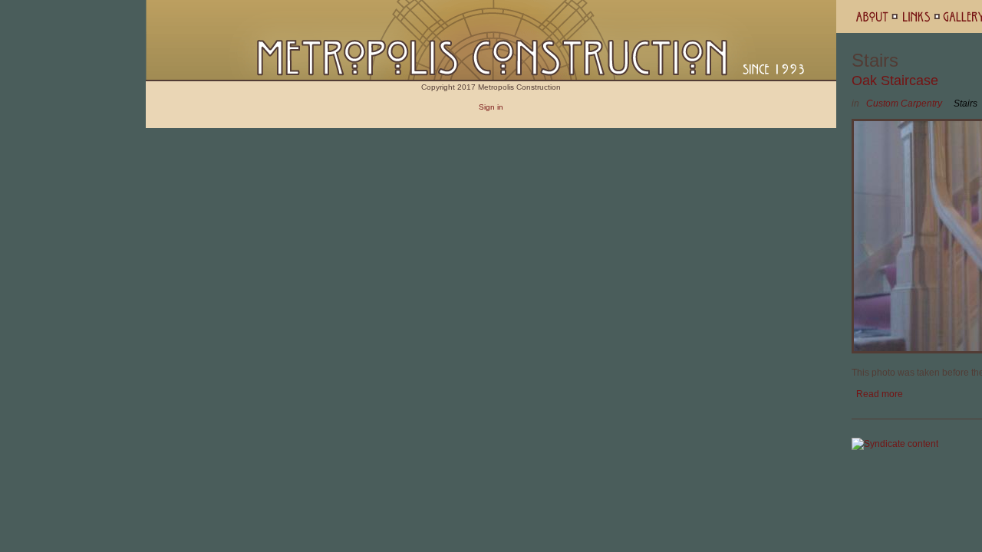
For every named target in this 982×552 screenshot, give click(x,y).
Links (921, 17)
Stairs (965, 103)
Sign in (491, 107)
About (877, 17)
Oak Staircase (895, 80)
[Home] (491, 78)
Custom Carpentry (904, 103)
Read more (879, 394)
